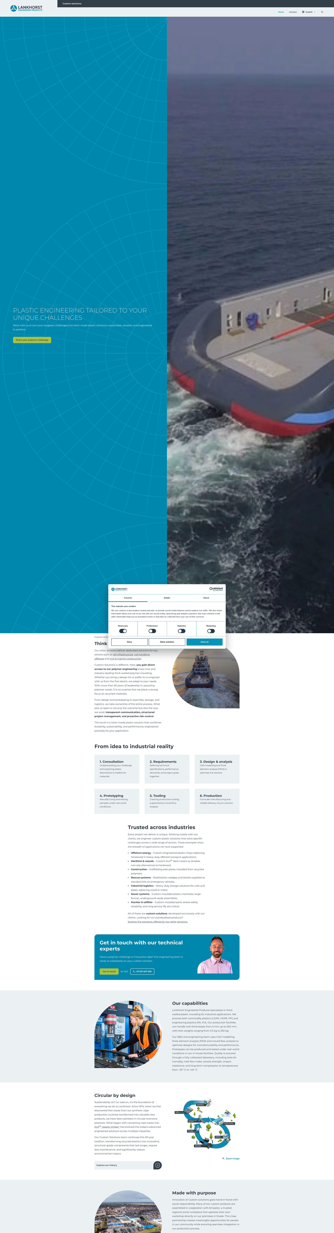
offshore (99, 658)
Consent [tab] (128, 598)
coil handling (142, 654)
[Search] (322, 12)
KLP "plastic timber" (107, 1126)
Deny (129, 642)
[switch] (152, 631)
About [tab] (206, 598)
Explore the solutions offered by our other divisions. (158, 921)
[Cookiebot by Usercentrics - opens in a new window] (211, 589)
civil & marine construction (125, 658)
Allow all (204, 642)
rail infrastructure (123, 654)
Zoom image (233, 1158)
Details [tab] (167, 598)
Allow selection (167, 642)
